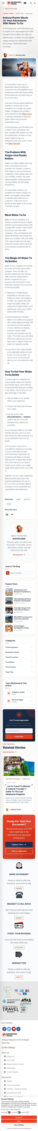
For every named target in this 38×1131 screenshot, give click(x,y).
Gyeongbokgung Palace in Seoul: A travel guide (22, 600)
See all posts (17, 555)
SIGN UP (19, 977)
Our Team (10, 1060)
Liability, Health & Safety (16, 1089)
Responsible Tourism (15, 1064)
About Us (10, 1056)
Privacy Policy (8, 1040)
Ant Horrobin (20, 55)
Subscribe (19, 736)
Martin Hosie (16, 809)
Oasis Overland (14, 143)
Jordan (9, 504)
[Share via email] (12, 514)
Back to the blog (11, 9)
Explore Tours (17, 845)
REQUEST (19, 918)
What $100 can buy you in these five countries (23, 618)
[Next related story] (32, 785)
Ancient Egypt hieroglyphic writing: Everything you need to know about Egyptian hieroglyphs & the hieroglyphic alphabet (22, 627)
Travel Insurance (13, 1085)
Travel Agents (12, 1072)
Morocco (27, 499)
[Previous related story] (6, 785)
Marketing (10, 1068)
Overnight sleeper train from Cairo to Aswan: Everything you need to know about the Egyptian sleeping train (23, 609)
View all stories (8, 752)
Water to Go (27, 114)
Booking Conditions (14, 1097)
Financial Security (13, 1093)
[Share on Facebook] (7, 514)
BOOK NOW (19, 947)
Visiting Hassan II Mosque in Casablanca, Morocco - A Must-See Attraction (22, 591)
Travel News (8, 13)
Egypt (18, 499)
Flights (9, 1081)
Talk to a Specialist (19, 851)
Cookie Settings (8, 1047)
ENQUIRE (19, 888)
